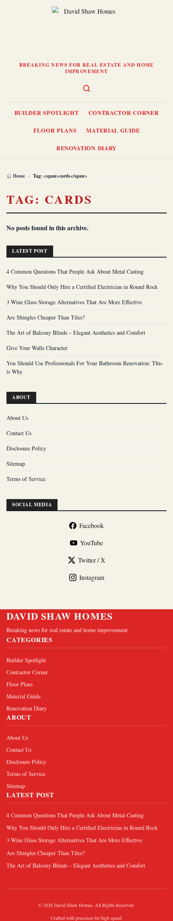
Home (19, 176)
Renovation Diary (86, 148)
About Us (17, 418)
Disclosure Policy (26, 448)
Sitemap (15, 463)
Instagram (91, 577)
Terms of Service (25, 479)
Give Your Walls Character (37, 348)
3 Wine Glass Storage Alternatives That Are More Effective (74, 302)
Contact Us (18, 433)
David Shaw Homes (59, 616)
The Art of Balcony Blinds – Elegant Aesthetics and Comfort (75, 332)
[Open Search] (86, 88)
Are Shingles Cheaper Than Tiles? (45, 317)
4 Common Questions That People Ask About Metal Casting (75, 271)
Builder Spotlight (46, 112)
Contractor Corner (124, 112)
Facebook (91, 525)
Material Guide (113, 130)
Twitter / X (91, 560)
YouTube (91, 542)
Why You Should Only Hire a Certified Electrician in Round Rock (82, 287)
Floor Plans (55, 130)
